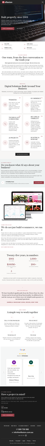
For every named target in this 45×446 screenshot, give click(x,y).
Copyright (18, 440)
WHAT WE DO (14, 425)
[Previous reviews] (4, 372)
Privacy (29, 440)
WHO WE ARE (6, 425)
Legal (23, 440)
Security (11, 440)
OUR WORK (32, 425)
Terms (34, 440)
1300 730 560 (4, 408)
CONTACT (39, 425)
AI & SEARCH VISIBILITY (24, 425)
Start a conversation (8, 28)
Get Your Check (38, 182)
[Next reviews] (41, 372)
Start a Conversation (8, 415)
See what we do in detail (22, 154)
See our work (20, 28)
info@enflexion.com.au (6, 411)
